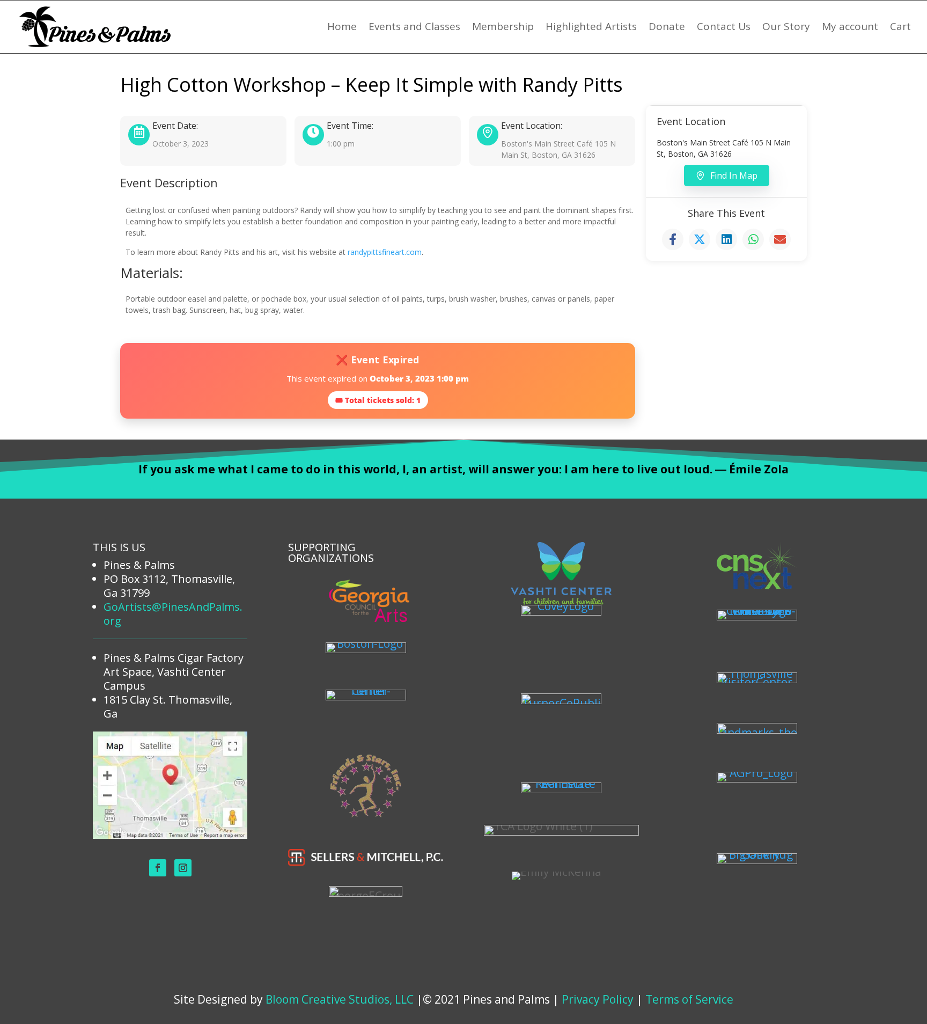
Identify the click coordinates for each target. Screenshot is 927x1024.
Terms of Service (689, 999)
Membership (503, 26)
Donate (667, 26)
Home (342, 26)
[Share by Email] (780, 239)
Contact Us (724, 26)
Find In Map (733, 175)
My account (850, 26)
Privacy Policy (598, 999)
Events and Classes (414, 26)
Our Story (786, 26)
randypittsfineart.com (385, 252)
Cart (900, 26)
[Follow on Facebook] (157, 867)
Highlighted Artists (591, 26)
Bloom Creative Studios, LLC (340, 999)
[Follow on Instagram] (183, 867)
